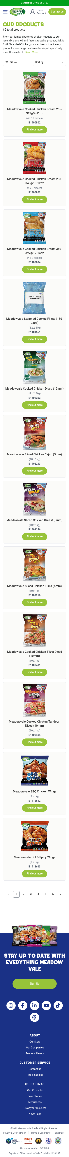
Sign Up (34, 984)
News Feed (35, 1114)
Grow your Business (35, 1108)
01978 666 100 (40, 3)
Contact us (35, 1069)
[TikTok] (58, 1005)
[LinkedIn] (34, 1005)
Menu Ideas (35, 1102)
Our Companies (35, 1048)
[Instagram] (11, 1005)
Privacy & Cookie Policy (14, 1132)
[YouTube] (46, 1005)
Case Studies (35, 1096)
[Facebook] (22, 1005)
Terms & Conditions (40, 1132)
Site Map (59, 1132)
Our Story (34, 1042)
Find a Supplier (34, 1075)
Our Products (35, 1090)
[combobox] (49, 62)
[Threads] (34, 1017)
